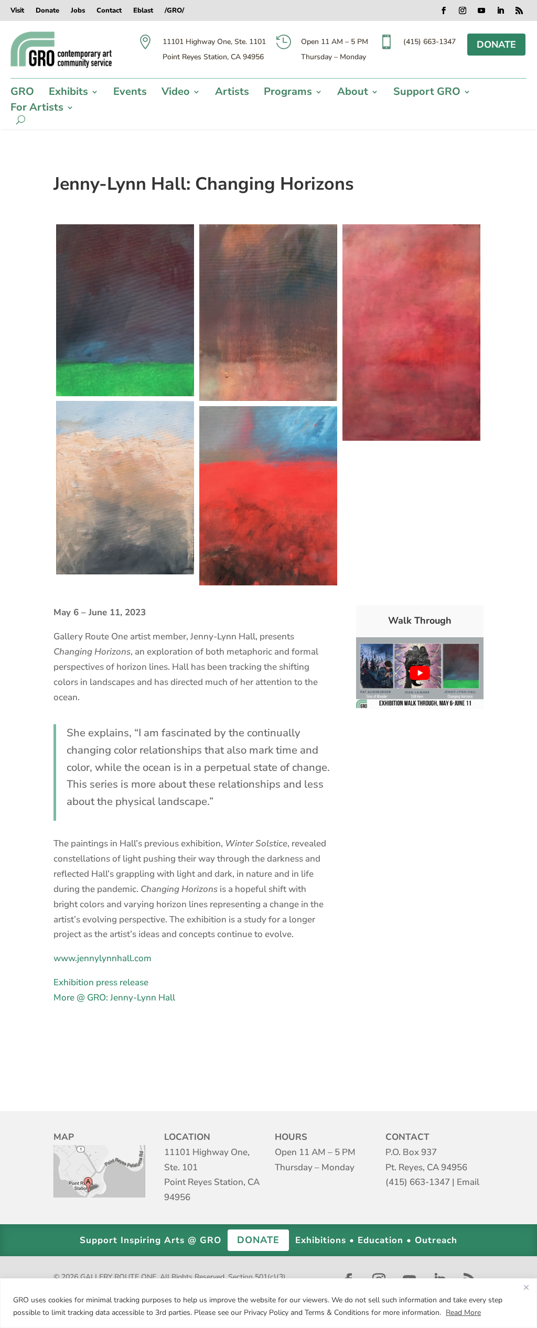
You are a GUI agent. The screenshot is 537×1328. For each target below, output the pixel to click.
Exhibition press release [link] (100, 982)
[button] (443, 10)
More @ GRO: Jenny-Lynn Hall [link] (114, 998)
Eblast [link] (143, 11)
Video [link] (176, 93)
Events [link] (130, 93)
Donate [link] (47, 11)
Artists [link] (232, 93)
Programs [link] (288, 93)
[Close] (526, 1287)
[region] (268, 1303)
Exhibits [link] (68, 93)
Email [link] (468, 1182)
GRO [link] (22, 93)
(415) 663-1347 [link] (417, 1182)
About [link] (352, 93)
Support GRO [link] (426, 93)
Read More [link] (463, 1313)
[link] (61, 49)
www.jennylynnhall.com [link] (102, 958)
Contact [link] (109, 11)
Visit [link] (17, 11)
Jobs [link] (78, 11)
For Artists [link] (36, 109)
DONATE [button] (496, 44)
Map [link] (99, 1171)
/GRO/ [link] (174, 11)
